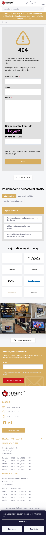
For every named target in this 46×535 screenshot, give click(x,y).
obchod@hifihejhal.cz (14, 407)
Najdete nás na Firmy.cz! (31, 508)
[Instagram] (10, 422)
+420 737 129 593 (13, 416)
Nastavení (23, 522)
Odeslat (23, 161)
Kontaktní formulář (13, 430)
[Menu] (43, 3)
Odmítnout (12, 529)
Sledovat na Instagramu (25, 340)
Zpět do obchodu (24, 177)
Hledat (41, 9)
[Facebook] (4, 422)
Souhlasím (34, 529)
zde (3, 516)
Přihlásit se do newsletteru (14, 380)
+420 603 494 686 (13, 412)
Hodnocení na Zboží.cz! (14, 508)
